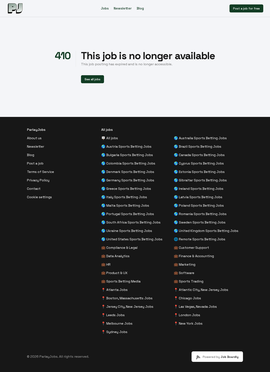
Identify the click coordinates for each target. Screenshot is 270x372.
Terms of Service (40, 172)
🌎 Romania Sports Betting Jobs (200, 214)
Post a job (35, 163)
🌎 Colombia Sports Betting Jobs (128, 163)
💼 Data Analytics (115, 256)
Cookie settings (39, 197)
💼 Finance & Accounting (194, 256)
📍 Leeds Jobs (113, 315)
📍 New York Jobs (188, 323)
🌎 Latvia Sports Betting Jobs (198, 197)
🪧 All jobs (109, 138)
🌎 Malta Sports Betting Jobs (125, 205)
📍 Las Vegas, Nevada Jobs (195, 306)
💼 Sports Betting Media (120, 281)
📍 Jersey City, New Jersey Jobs (127, 306)
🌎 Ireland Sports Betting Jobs (198, 188)
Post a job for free (246, 8)
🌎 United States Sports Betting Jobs (131, 239)
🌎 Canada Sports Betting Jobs (199, 155)
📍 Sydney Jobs (114, 332)
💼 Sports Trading (188, 281)
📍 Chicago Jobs (187, 298)
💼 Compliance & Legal (119, 247)
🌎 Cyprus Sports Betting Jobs (199, 163)
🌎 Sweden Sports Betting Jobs (199, 222)
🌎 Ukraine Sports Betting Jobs (126, 231)
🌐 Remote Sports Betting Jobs (199, 239)
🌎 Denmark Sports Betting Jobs (127, 172)
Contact (33, 188)
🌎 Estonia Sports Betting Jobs (199, 172)
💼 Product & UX (114, 273)
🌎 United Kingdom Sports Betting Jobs (206, 231)
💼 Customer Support (191, 247)
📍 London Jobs (187, 315)
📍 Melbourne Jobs (116, 323)
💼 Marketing (184, 264)
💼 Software (184, 273)
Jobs (105, 8)
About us (34, 138)
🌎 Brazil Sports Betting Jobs (197, 146)
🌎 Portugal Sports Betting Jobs (127, 214)
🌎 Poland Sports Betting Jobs (199, 205)
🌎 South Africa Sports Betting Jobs (131, 222)
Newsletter (123, 8)
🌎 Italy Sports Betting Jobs (124, 197)
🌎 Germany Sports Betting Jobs (127, 180)
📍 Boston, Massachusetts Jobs (127, 298)
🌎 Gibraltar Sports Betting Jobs (200, 180)
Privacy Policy (38, 180)
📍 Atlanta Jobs (114, 290)
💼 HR (106, 264)
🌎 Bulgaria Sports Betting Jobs (127, 155)
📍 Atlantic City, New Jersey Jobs (201, 290)
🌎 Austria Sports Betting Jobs (126, 146)
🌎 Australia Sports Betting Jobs (200, 138)
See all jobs (92, 79)
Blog (140, 8)
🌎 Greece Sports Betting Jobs (126, 188)
